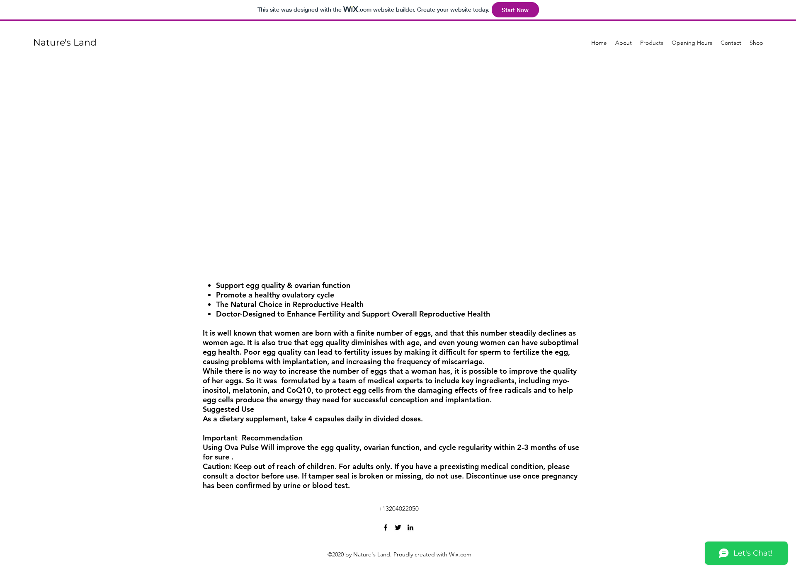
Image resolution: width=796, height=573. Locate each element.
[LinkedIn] (410, 527)
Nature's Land (65, 42)
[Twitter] (398, 527)
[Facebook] (385, 527)
